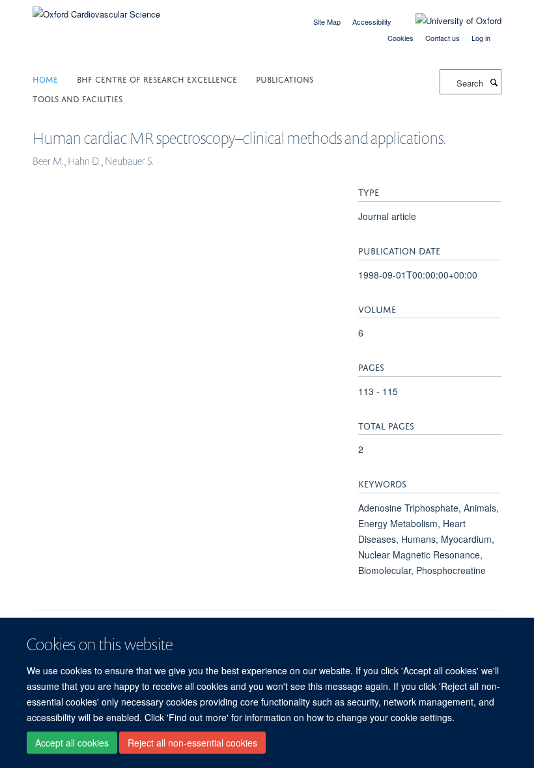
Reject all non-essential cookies (192, 742)
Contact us (442, 38)
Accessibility (371, 21)
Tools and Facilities (77, 98)
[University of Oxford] (448, 21)
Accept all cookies (72, 742)
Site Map (327, 21)
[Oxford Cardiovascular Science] (96, 9)
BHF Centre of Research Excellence (157, 78)
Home (45, 78)
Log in (480, 38)
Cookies (400, 38)
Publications (284, 78)
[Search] (493, 82)
